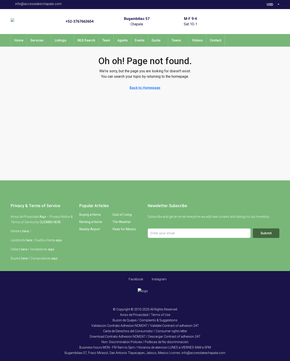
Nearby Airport (89, 229)
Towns (176, 40)
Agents (122, 40)
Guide (156, 40)
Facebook (135, 279)
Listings (60, 40)
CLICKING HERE (50, 222)
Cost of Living (122, 214)
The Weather (121, 222)
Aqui (42, 216)
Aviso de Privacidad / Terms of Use (145, 315)
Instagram (159, 279)
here (25, 231)
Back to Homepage (145, 88)
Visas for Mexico (124, 229)
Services (37, 40)
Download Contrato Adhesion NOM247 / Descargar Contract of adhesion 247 (145, 336)
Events (140, 40)
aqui (59, 240)
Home (18, 40)
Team (106, 40)
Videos (197, 40)
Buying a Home (90, 214)
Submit (266, 233)
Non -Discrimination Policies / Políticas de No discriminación (145, 342)
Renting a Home (90, 222)
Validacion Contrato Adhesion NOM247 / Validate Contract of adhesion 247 (145, 325)
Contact (215, 40)
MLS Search (86, 40)
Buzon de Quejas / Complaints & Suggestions (145, 320)
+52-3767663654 (79, 21)
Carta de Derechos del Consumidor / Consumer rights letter (145, 331)
